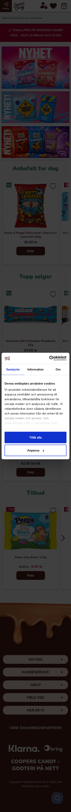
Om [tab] (58, 369)
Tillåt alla (35, 437)
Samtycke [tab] (13, 369)
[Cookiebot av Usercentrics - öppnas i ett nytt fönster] (50, 358)
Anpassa (33, 450)
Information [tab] (35, 369)
